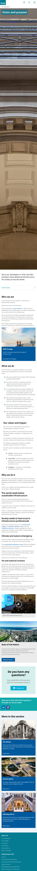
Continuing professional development (11, 862)
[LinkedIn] (3, 707)
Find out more (7, 660)
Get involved (5, 845)
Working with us (6, 848)
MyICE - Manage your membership (10, 869)
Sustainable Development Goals (13, 544)
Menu (34, 2)
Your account (24, 2)
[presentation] (19, 344)
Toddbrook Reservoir (8, 528)
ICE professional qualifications (9, 859)
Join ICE (3, 857)
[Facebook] (8, 707)
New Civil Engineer (6, 850)
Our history (4, 843)
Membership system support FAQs (10, 867)
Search (29, 2)
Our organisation (6, 838)
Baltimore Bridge (14, 526)
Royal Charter (18, 308)
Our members (5, 841)
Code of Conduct (6, 864)
